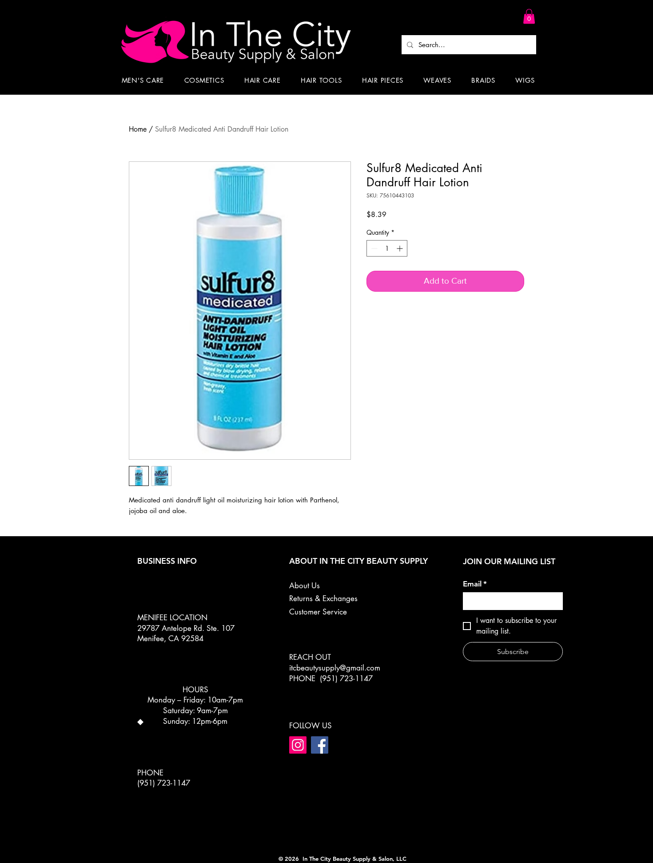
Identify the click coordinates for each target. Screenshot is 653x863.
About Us (304, 585)
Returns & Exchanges (323, 598)
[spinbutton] (387, 248)
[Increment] (400, 248)
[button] (529, 16)
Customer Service (318, 612)
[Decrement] (373, 248)
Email (475, 583)
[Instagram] (298, 745)
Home (138, 129)
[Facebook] (319, 745)
